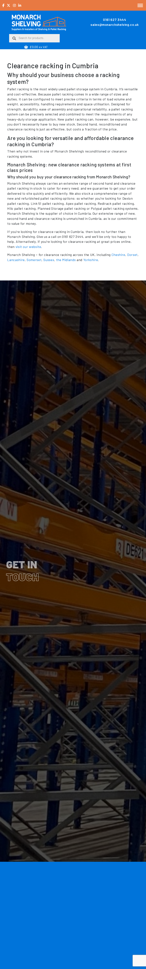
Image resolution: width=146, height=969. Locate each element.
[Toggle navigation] (140, 5)
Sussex (48, 260)
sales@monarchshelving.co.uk (114, 24)
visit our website (28, 247)
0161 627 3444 (114, 19)
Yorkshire (90, 260)
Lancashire (16, 260)
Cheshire (118, 255)
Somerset (34, 260)
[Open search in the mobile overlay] (34, 38)
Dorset (132, 255)
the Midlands (66, 260)
